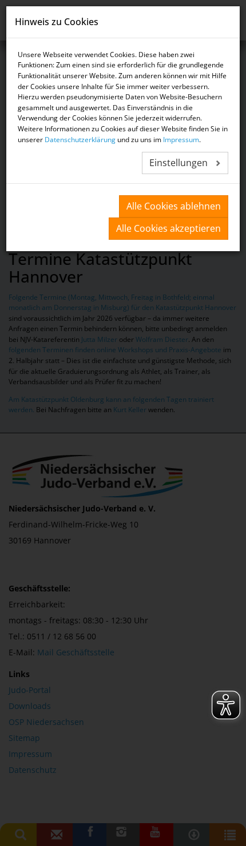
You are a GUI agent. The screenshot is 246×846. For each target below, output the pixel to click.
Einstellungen (179, 162)
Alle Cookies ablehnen (173, 206)
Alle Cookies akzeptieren (168, 228)
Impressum (181, 139)
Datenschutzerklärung (80, 139)
